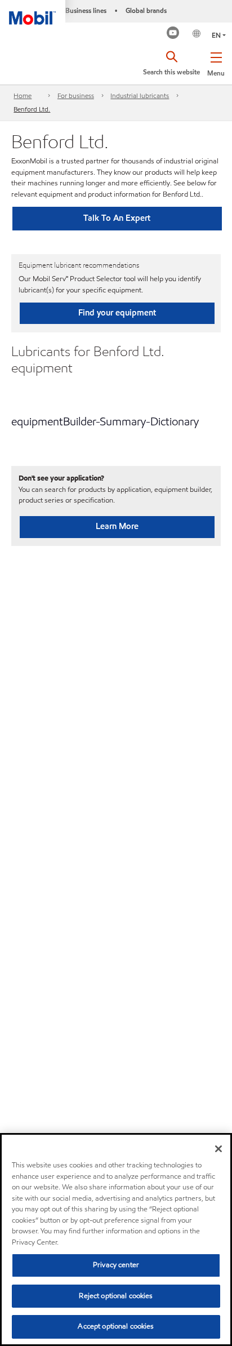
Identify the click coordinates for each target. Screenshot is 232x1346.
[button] (216, 62)
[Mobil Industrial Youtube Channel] (173, 34)
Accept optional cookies (116, 1326)
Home (23, 95)
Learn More (117, 526)
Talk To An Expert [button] (116, 218)
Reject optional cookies (116, 1296)
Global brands (146, 10)
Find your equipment (117, 312)
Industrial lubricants (139, 95)
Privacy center (116, 1265)
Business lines (85, 10)
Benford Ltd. (32, 109)
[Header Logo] (32, 12)
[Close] (218, 1148)
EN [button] (216, 35)
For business (75, 95)
